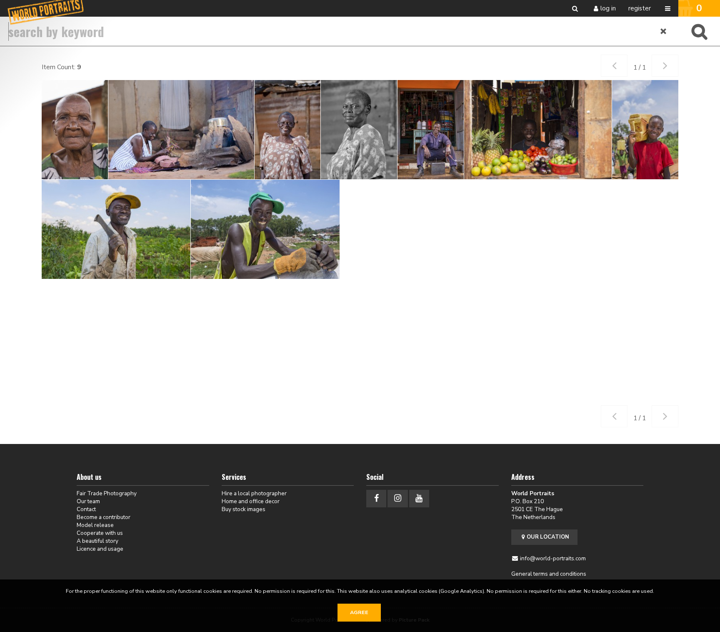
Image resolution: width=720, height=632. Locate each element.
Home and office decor (251, 501)
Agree (359, 612)
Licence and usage (100, 549)
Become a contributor (103, 517)
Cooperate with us (100, 533)
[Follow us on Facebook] (376, 498)
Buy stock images (243, 509)
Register (639, 8)
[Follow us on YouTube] (419, 498)
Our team (88, 501)
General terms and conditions (548, 574)
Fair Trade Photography (107, 493)
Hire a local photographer (254, 493)
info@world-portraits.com (553, 558)
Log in (608, 8)
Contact (86, 509)
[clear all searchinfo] (664, 31)
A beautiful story (97, 541)
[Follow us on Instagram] (398, 498)
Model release (95, 525)
